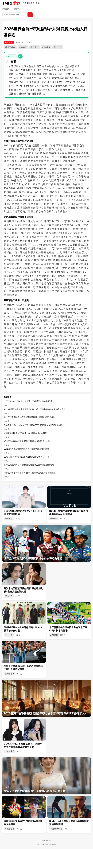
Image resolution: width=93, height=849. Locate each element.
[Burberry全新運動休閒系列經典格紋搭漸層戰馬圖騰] (69, 807)
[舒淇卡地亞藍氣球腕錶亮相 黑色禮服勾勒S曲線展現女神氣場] (24, 574)
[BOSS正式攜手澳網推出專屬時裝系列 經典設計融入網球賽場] (69, 497)
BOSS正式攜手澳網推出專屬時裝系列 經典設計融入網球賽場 (68, 512)
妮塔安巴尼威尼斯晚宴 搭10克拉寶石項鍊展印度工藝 (27, 443)
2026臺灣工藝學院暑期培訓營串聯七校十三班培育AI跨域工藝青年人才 (34, 411)
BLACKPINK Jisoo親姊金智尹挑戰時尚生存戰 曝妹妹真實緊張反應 (33, 427)
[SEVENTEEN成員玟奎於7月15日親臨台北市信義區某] (24, 497)
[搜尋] (30, 14)
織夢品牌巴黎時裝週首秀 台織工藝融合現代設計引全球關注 (29, 474)
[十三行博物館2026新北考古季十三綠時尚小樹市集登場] (69, 613)
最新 (38, 3)
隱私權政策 (46, 840)
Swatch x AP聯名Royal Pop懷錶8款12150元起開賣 (27, 459)
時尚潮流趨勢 (28, 3)
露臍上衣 (34, 47)
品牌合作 (58, 47)
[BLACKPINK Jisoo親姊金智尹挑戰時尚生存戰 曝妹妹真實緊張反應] (24, 730)
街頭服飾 (23, 47)
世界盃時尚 (10, 47)
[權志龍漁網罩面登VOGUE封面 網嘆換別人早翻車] (24, 807)
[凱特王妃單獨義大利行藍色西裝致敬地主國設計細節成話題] (24, 652)
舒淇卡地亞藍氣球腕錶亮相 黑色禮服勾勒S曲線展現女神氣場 (23, 590)
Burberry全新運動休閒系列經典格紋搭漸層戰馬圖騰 (26, 451)
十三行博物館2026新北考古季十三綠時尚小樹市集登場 (28, 403)
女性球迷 (46, 47)
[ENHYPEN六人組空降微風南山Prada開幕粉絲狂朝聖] (24, 613)
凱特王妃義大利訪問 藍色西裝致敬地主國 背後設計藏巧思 (29, 467)
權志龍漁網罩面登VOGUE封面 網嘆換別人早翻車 (25, 435)
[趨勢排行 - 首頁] (11, 3)
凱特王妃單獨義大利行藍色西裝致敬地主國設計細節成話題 (29, 419)
